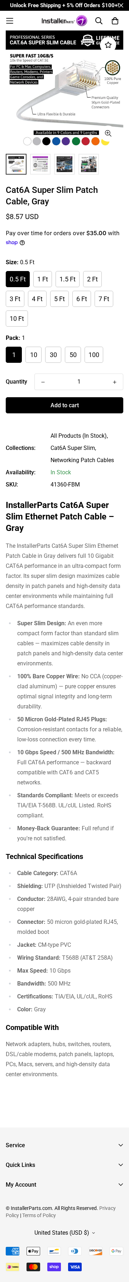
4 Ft (37, 299)
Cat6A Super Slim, (73, 448)
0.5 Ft (18, 279)
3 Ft (15, 299)
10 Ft (17, 318)
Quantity (16, 381)
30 (53, 355)
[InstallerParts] (64, 20)
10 (33, 355)
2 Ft (92, 279)
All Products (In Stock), (79, 435)
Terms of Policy (39, 1215)
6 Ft (81, 299)
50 (73, 355)
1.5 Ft (67, 279)
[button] (20, 21)
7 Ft (104, 299)
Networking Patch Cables (82, 460)
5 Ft (59, 299)
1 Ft (42, 279)
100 (94, 355)
